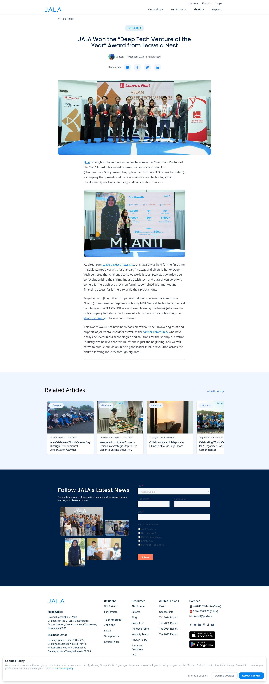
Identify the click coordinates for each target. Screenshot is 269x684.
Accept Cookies (251, 675)
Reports (217, 9)
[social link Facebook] (190, 624)
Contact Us (138, 623)
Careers (136, 611)
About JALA (138, 606)
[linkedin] (157, 67)
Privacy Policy (139, 639)
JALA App (109, 625)
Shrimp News (111, 636)
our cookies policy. (64, 668)
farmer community (155, 332)
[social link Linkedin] (199, 624)
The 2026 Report (168, 617)
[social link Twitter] (195, 624)
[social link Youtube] (212, 624)
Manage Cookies (198, 675)
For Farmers (178, 9)
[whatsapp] (127, 67)
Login (219, 3)
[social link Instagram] (203, 624)
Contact (193, 3)
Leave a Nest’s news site (118, 264)
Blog (134, 617)
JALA (87, 162)
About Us (198, 9)
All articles (68, 18)
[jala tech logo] (53, 9)
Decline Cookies (224, 675)
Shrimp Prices (112, 641)
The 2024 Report (168, 628)
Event (162, 606)
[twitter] (147, 67)
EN (206, 3)
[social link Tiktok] (208, 624)
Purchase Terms (140, 628)
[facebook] (137, 67)
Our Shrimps (155, 9)
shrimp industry (94, 318)
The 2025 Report (168, 623)
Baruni (107, 630)
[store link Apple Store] (202, 635)
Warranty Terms (140, 634)
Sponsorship (166, 611)
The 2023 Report (168, 634)
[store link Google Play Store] (202, 644)
